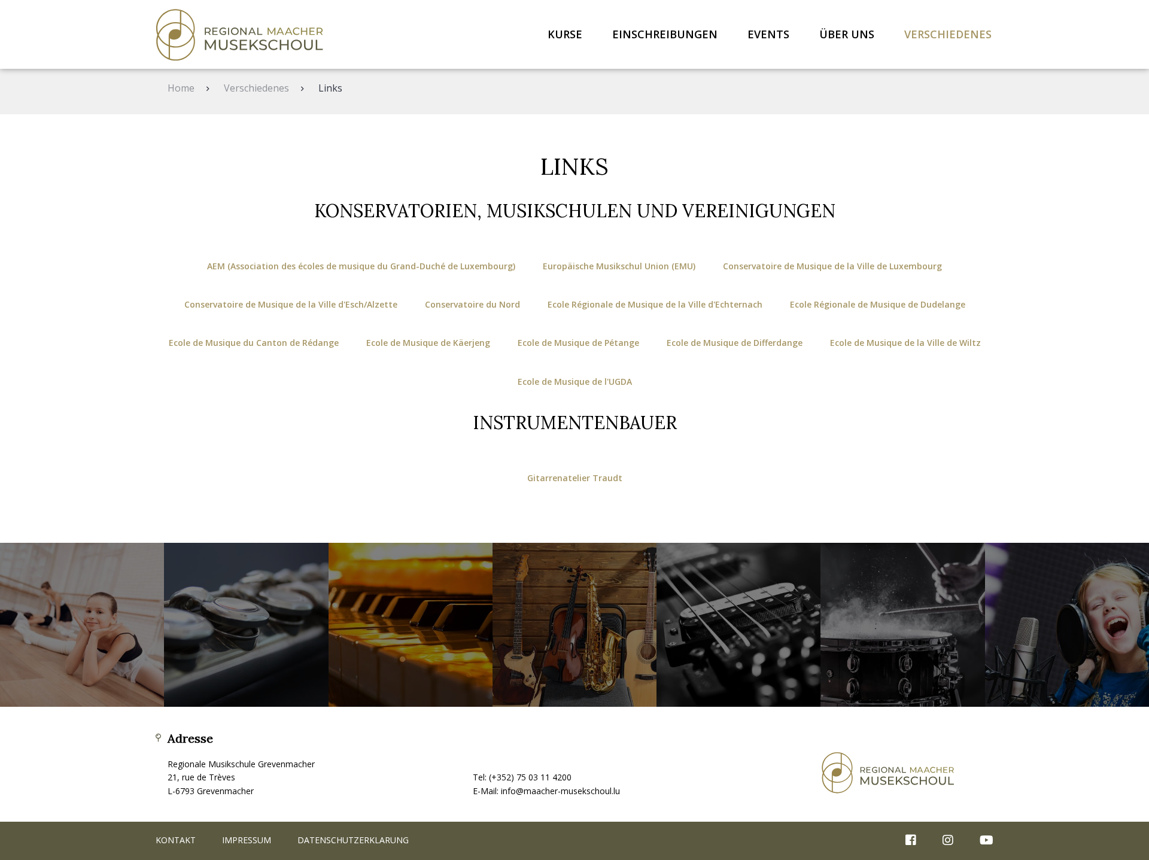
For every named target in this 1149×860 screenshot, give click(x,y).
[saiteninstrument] (738, 625)
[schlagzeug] (902, 625)
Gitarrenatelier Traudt (574, 478)
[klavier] (411, 625)
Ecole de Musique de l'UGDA (575, 381)
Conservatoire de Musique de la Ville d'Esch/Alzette (290, 304)
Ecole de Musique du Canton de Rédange (254, 342)
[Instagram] (948, 841)
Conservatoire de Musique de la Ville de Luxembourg (832, 266)
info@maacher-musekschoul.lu (560, 791)
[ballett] (82, 625)
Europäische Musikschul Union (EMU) (619, 266)
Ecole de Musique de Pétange (578, 342)
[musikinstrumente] (574, 625)
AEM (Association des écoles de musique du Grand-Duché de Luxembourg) (361, 266)
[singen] (1067, 625)
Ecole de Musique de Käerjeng (428, 342)
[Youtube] (980, 841)
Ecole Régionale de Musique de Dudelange (877, 304)
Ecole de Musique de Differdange (735, 342)
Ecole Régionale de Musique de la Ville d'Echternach (655, 304)
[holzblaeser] (246, 625)
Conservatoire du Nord (472, 304)
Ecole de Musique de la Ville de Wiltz (905, 342)
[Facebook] (910, 841)
